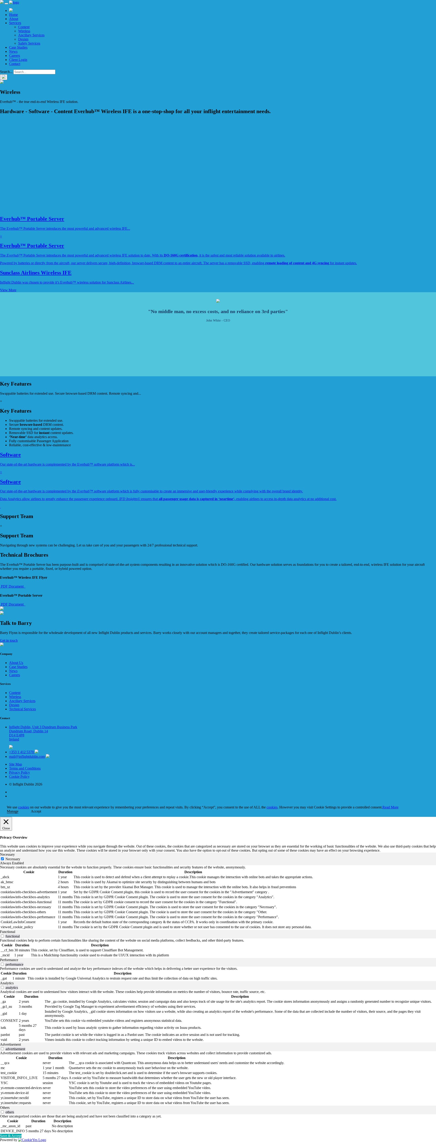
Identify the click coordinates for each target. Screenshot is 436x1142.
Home (13, 15)
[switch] (2, 936)
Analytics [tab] (7, 983)
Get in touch (9, 640)
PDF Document (13, 586)
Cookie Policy (19, 776)
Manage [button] (12, 811)
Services (15, 23)
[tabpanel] (218, 897)
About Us (16, 663)
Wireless (24, 31)
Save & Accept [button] (11, 1136)
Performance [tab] (9, 960)
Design (23, 39)
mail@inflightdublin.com (27, 756)
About (13, 19)
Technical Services (22, 709)
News (13, 51)
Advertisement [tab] (10, 1044)
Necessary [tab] (7, 854)
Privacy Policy (19, 772)
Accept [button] (36, 811)
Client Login (18, 60)
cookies (23, 807)
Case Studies (18, 47)
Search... (6, 72)
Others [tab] (5, 1108)
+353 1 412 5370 (22, 752)
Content (24, 27)
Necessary (12, 859)
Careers (14, 55)
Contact (14, 64)
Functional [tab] (7, 932)
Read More (390, 807)
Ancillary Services (31, 35)
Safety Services (29, 43)
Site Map (15, 764)
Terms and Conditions (25, 768)
